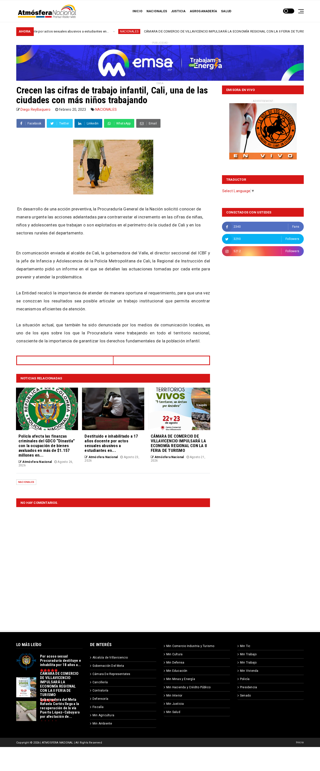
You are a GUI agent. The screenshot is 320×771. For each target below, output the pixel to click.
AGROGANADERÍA (203, 11)
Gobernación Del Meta (108, 666)
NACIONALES (156, 11)
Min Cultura (174, 654)
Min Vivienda (249, 671)
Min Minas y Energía (180, 679)
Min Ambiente (102, 723)
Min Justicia (175, 704)
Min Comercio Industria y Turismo (190, 646)
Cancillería (100, 682)
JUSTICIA (178, 11)
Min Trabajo (248, 654)
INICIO (137, 11)
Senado (245, 695)
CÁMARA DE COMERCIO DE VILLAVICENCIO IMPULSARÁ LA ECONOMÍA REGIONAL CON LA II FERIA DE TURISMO (196, 31)
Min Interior (174, 695)
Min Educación (177, 671)
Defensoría (100, 699)
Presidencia (248, 687)
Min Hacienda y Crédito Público (188, 687)
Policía (245, 679)
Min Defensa (175, 662)
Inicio (300, 742)
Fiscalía (98, 707)
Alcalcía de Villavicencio (110, 657)
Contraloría (100, 690)
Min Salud (173, 712)
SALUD (226, 11)
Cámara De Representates (111, 674)
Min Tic (245, 646)
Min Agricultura (103, 715)
